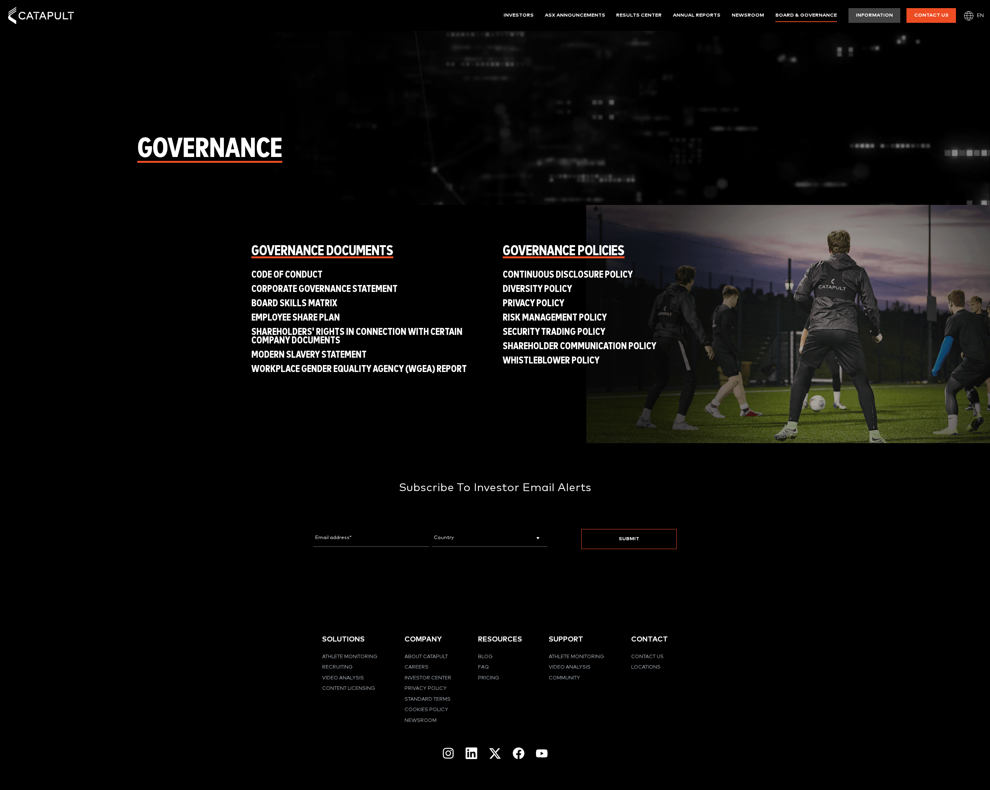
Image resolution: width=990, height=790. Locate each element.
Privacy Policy (426, 688)
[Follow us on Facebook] (518, 753)
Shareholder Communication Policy (579, 346)
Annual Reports (696, 15)
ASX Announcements (575, 15)
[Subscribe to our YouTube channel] (542, 753)
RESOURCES (500, 639)
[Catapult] (41, 15)
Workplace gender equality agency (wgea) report (359, 369)
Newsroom (748, 15)
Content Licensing (348, 688)
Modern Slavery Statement (309, 355)
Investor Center (428, 678)
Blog (485, 656)
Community (564, 678)
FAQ (483, 667)
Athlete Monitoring (349, 656)
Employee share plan (295, 317)
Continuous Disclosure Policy (568, 275)
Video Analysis (343, 678)
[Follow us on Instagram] (448, 753)
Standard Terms (428, 699)
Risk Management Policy (555, 317)
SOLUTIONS (343, 639)
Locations (646, 667)
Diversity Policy (537, 289)
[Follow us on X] (495, 753)
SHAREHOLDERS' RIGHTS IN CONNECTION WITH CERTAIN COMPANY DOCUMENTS (357, 336)
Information (874, 15)
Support (566, 639)
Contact (649, 639)
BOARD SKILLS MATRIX (294, 303)
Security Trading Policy (554, 332)
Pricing (488, 678)
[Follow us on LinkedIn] (471, 753)
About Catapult (426, 656)
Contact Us (931, 15)
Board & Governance (806, 15)
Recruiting (337, 667)
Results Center (639, 15)
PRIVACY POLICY (533, 303)
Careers (416, 667)
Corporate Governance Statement (324, 289)
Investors (519, 15)
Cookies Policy (426, 709)
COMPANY (423, 639)
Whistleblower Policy (551, 360)
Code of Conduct (287, 275)
